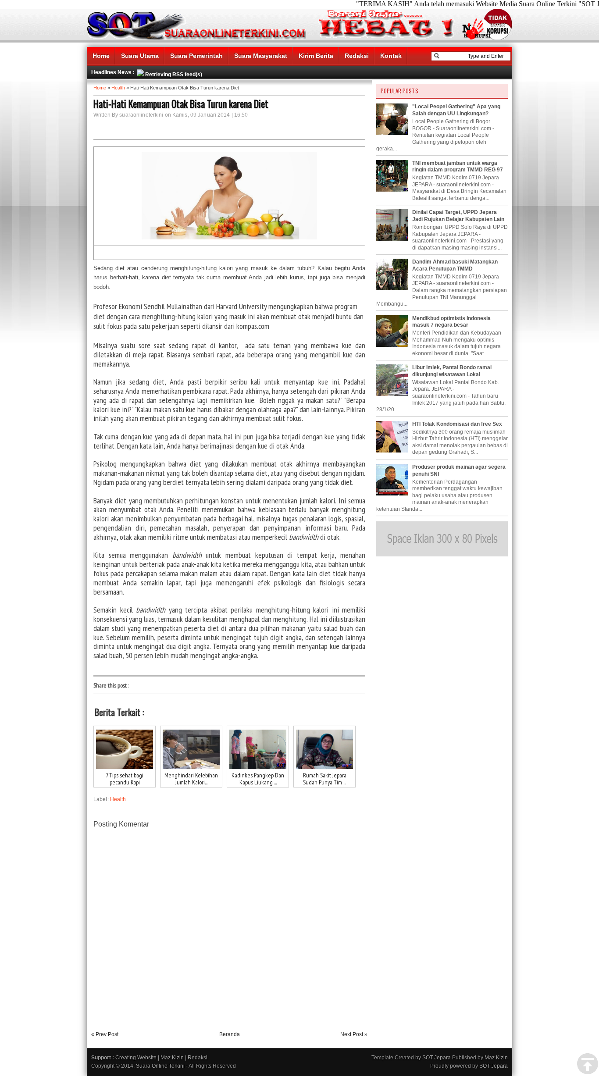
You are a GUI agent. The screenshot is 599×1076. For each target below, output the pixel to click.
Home (101, 55)
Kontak (391, 55)
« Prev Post (104, 1034)
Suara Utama (140, 55)
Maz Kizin (172, 1058)
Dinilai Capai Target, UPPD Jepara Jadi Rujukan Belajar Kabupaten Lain (458, 215)
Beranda (229, 1034)
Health (118, 87)
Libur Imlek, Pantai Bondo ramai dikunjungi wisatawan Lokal (452, 371)
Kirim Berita (316, 55)
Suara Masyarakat (260, 55)
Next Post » (353, 1034)
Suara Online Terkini (160, 1066)
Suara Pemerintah (196, 55)
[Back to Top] (587, 1064)
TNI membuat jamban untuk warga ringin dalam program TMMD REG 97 (457, 166)
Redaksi (357, 55)
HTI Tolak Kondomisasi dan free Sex (457, 424)
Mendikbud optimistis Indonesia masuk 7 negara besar (451, 321)
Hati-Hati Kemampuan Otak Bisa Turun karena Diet (180, 103)
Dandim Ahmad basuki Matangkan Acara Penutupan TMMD (455, 265)
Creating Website (136, 1058)
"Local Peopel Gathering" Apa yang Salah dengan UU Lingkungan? (456, 110)
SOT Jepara (436, 1058)
